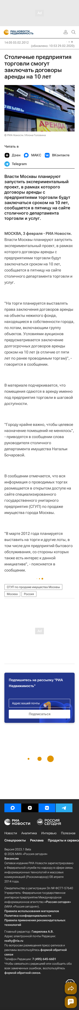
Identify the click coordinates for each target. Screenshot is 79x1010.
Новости (10, 833)
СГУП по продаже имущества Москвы (33, 587)
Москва (12, 594)
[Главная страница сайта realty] (26, 32)
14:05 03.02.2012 (16, 42)
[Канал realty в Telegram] (64, 808)
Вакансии (11, 858)
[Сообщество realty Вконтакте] (47, 808)
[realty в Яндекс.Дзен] (30, 808)
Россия (29, 594)
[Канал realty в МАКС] (12, 808)
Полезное (68, 833)
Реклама (36, 840)
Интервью (49, 833)
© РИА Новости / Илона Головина (25, 135)
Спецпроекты (15, 840)
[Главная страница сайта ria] (5, 32)
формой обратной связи (22, 972)
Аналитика (29, 833)
